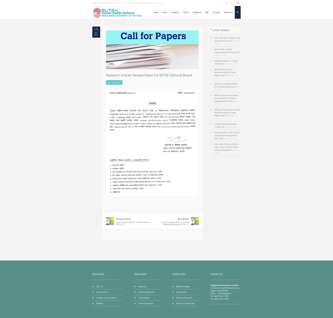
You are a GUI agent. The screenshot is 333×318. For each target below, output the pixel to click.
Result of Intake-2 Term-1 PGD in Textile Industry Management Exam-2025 (227, 135)
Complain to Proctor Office (106, 297)
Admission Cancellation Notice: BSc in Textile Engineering (226, 85)
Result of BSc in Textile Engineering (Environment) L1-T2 (227, 50)
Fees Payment (101, 292)
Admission (142, 286)
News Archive (181, 292)
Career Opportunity (145, 303)
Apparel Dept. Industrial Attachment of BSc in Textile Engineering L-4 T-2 (225, 72)
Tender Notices (144, 297)
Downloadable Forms (146, 292)
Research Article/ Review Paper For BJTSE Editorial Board (149, 75)
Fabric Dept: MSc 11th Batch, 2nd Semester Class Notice (227, 39)
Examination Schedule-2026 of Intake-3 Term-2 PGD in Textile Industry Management (226, 147)
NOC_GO (99, 286)
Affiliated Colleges (183, 286)
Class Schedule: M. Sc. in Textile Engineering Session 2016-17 (175, 221)
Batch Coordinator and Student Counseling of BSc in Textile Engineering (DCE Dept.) (226, 98)
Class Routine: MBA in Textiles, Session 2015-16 (133, 221)
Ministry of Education (184, 297)
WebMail (99, 303)
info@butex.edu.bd (155, 3)
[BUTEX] (118, 12)
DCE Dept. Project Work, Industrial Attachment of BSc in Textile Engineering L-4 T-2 (227, 112)
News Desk (115, 82)
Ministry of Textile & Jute (185, 303)
